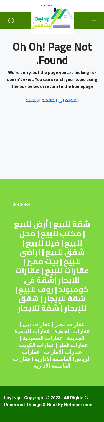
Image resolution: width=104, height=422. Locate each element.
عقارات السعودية (43, 338)
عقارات (81, 331)
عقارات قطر (73, 345)
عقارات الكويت (36, 345)
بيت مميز (42, 261)
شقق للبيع (65, 252)
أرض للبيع (31, 224)
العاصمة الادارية (53, 359)
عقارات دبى (36, 324)
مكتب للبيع (61, 233)
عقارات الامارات (63, 352)
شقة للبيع (71, 224)
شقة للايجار (38, 308)
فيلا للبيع (42, 243)
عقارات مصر (70, 324)
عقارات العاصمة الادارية (41, 362)
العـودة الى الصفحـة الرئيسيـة (52, 100)
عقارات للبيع (67, 270)
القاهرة (62, 331)
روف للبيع (36, 289)
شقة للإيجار (64, 298)
